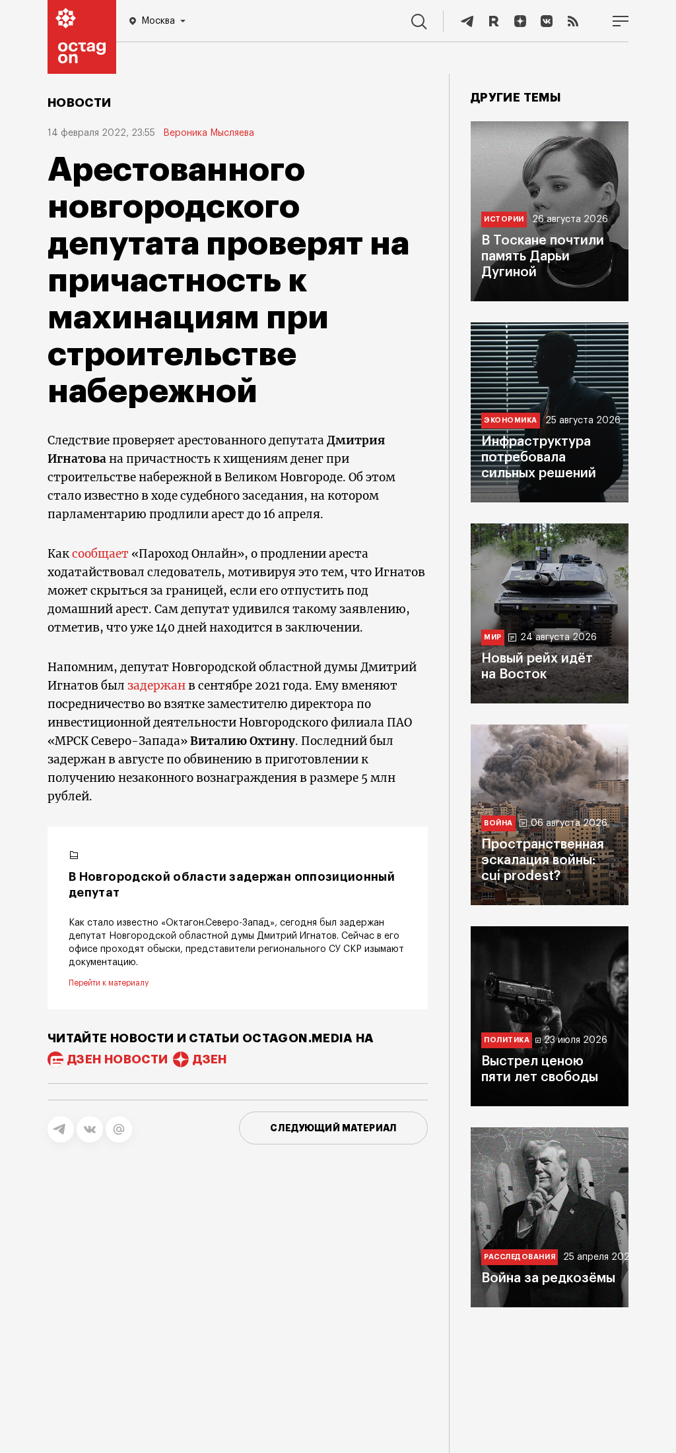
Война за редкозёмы (548, 1278)
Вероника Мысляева (208, 133)
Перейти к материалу (109, 983)
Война (498, 823)
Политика (506, 1040)
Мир (493, 637)
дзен (209, 1059)
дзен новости (117, 1059)
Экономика (510, 420)
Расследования (519, 1256)
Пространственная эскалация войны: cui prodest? (542, 860)
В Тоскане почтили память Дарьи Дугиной (542, 256)
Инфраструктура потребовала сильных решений (538, 457)
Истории (504, 219)
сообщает (100, 554)
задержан (156, 685)
